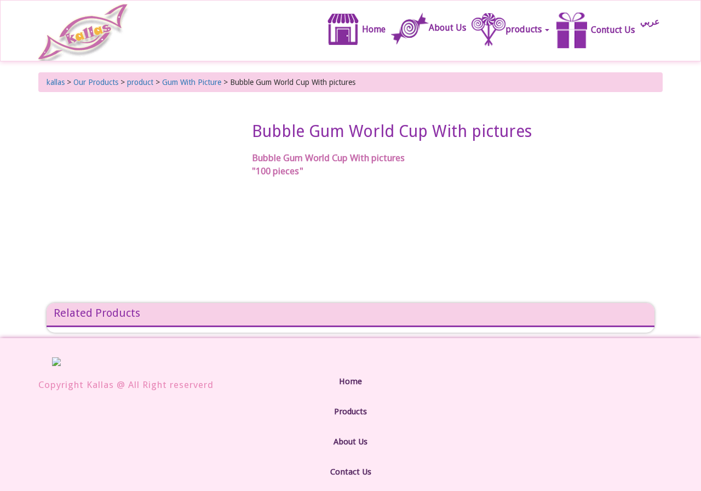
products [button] (524, 29)
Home (374, 23)
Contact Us (350, 472)
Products (350, 411)
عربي (650, 21)
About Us (447, 27)
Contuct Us (612, 30)
